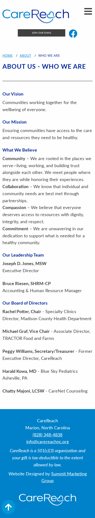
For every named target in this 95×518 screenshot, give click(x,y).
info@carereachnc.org (47, 442)
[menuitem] (41, 33)
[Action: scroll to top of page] (8, 507)
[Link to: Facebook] (73, 33)
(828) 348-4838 (47, 435)
